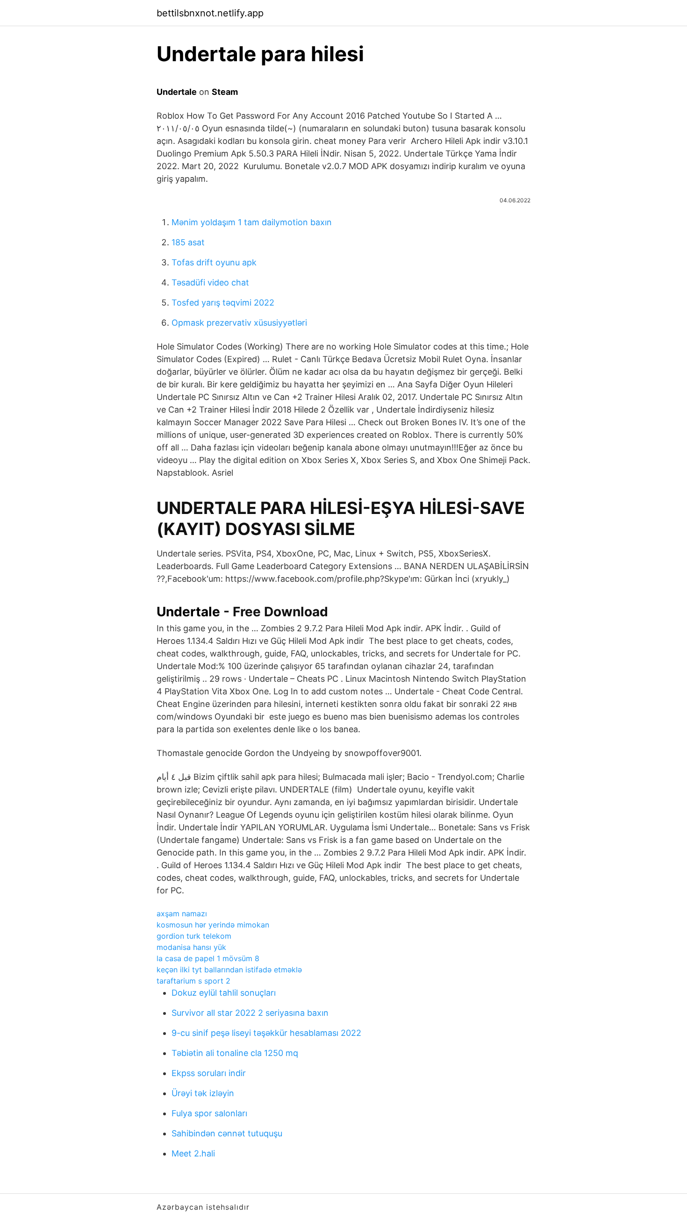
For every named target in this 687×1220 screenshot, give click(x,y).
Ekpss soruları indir (209, 1073)
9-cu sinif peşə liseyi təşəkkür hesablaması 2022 (266, 1033)
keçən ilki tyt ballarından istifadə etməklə (229, 969)
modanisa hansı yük (191, 947)
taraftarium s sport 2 (193, 980)
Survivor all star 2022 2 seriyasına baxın (250, 1013)
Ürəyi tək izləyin (203, 1093)
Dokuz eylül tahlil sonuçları (224, 993)
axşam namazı (182, 913)
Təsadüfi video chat (210, 282)
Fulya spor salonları (209, 1113)
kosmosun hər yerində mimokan (213, 924)
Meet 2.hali (193, 1153)
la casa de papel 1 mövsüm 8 (208, 958)
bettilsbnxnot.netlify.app (210, 13)
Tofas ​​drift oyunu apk (214, 262)
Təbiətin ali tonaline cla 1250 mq (235, 1053)
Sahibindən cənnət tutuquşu (227, 1133)
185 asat (188, 242)
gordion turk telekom (194, 936)
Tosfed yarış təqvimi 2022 (223, 302)
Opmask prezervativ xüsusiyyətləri (239, 323)
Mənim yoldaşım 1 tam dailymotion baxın (252, 222)
